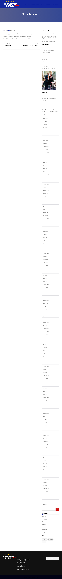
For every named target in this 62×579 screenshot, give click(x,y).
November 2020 (46, 331)
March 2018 (45, 432)
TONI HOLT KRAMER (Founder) (48, 47)
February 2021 (46, 322)
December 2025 (46, 143)
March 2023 (45, 243)
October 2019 (45, 372)
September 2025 (46, 152)
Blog (28, 16)
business (44, 539)
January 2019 (45, 400)
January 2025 (45, 177)
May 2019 (45, 388)
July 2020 (45, 344)
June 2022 (45, 272)
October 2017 (45, 447)
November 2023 (46, 221)
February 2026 (46, 137)
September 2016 (46, 488)
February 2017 (46, 472)
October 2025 (45, 149)
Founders (44, 524)
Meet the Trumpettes (35, 4)
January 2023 (45, 250)
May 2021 (45, 312)
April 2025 (45, 168)
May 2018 (45, 425)
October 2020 (45, 334)
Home (25, 16)
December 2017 (46, 441)
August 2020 (45, 341)
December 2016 (46, 479)
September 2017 (46, 450)
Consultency (44, 519)
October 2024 (45, 187)
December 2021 (46, 290)
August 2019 (45, 378)
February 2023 (46, 246)
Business (44, 516)
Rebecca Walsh (8, 45)
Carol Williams (44, 61)
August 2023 (45, 231)
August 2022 (45, 265)
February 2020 (46, 359)
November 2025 (46, 146)
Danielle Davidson (45, 54)
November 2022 (46, 256)
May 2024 (45, 203)
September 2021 (46, 300)
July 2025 (45, 159)
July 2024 (45, 196)
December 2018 (46, 403)
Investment (44, 529)
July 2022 (45, 268)
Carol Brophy (44, 59)
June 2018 (45, 422)
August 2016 (45, 491)
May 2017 (45, 463)
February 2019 (46, 397)
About (29, 4)
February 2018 (46, 435)
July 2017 (45, 457)
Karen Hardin (44, 57)
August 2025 (45, 155)
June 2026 (45, 124)
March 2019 (45, 394)
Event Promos (48, 4)
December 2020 (46, 328)
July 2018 (45, 419)
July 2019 (45, 381)
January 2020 (45, 363)
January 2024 (45, 215)
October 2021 (45, 297)
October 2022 (45, 259)
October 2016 (45, 485)
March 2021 (45, 319)
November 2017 (46, 444)
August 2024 (45, 193)
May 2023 (45, 237)
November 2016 (46, 482)
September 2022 (46, 262)
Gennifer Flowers (45, 66)
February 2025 (46, 174)
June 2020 (45, 347)
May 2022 (45, 275)
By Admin (6, 30)
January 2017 (45, 476)
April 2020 (45, 353)
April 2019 (45, 391)
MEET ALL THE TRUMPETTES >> (48, 68)
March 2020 (45, 356)
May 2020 (45, 350)
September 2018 (46, 413)
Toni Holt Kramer (56, 4)
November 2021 (46, 294)
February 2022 (46, 284)
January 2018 (45, 438)
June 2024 (45, 199)
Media (42, 4)
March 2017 (45, 469)
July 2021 (45, 306)
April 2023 (45, 240)
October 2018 (45, 410)
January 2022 (45, 287)
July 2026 (45, 121)
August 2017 (45, 454)
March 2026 (45, 133)
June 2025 (45, 162)
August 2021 (45, 303)
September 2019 (46, 375)
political (44, 542)
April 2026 (45, 130)
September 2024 (46, 190)
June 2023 (45, 234)
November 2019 (46, 369)
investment (50, 539)
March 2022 (45, 281)
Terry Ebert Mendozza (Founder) (48, 50)
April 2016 (45, 504)
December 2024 (46, 181)
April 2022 (45, 278)
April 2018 (45, 428)
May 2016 (45, 501)
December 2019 (46, 366)
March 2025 (45, 171)
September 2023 (46, 228)
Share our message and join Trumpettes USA (50, 95)
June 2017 (45, 460)
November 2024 (46, 184)
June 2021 (45, 309)
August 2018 (45, 416)
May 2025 (45, 165)
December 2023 (46, 218)
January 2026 (45, 140)
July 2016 (45, 494)
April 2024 (45, 206)
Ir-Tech (37, 577)
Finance (43, 521)
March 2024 (45, 209)
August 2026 (45, 118)
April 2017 (45, 466)
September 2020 (46, 337)
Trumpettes (44, 532)
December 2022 (46, 253)
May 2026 (45, 127)
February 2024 (46, 212)
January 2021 (45, 325)
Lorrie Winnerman (45, 64)
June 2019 (45, 385)
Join (25, 4)
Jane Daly (43, 107)
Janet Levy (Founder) (46, 52)
